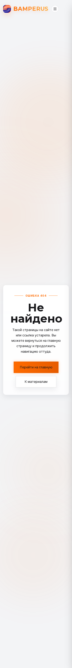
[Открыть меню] (55, 9)
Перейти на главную (36, 367)
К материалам (36, 382)
